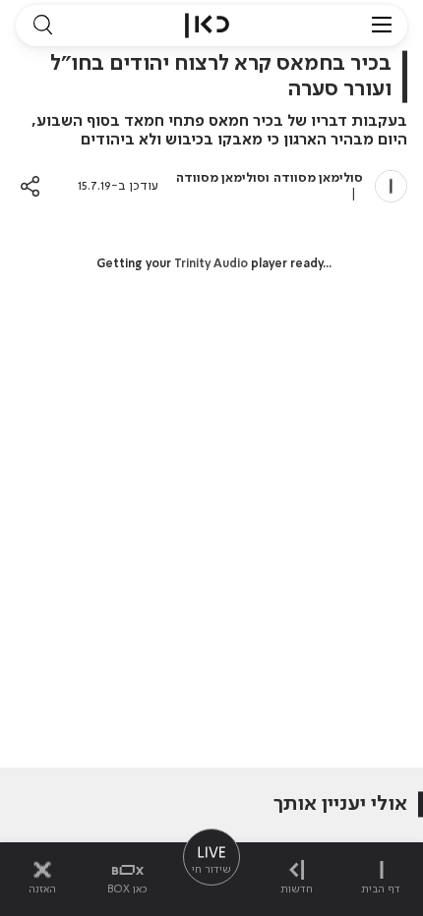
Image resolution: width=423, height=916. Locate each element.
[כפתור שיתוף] (30, 186)
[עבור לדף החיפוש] (42, 25)
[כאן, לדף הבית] (207, 25)
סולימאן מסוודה (318, 178)
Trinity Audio (211, 264)
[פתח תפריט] (381, 25)
